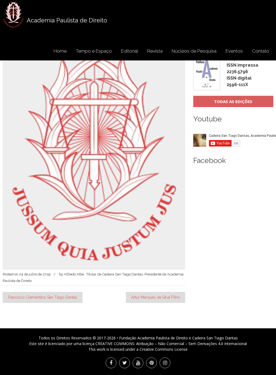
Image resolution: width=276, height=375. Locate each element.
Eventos (234, 51)
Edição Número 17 (245, 71)
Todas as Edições (233, 101)
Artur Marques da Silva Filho (155, 297)
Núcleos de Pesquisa (194, 51)
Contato (260, 51)
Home (60, 51)
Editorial (129, 51)
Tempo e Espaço (94, 51)
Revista (155, 51)
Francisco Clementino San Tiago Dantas (42, 297)
